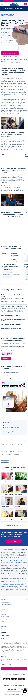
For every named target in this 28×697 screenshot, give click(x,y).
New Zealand (19, 689)
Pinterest (12, 674)
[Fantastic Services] (14, 4)
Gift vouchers (4, 611)
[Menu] (2, 4)
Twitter (8, 674)
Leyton (20, 451)
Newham (20, 444)
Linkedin (24, 674)
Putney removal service (20, 583)
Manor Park (4, 444)
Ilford (18, 441)
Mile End (4, 458)
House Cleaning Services (6, 14)
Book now (14, 541)
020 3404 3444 (8, 424)
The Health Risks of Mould (6, 604)
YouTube (16, 674)
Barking (3, 441)
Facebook (3, 674)
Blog (2, 623)
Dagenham (4, 447)
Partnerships (3, 621)
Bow (3, 454)
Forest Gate (12, 444)
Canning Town (21, 447)
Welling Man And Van (15, 560)
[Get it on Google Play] (14, 386)
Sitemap (2, 628)
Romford (11, 458)
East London (11, 441)
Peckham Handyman (20, 562)
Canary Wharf (19, 458)
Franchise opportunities (6, 619)
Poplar (8, 454)
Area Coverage (4, 626)
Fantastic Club (4, 609)
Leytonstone (12, 451)
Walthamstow (16, 454)
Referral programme (5, 616)
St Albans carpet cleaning (7, 584)
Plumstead (4, 451)
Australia (13, 689)
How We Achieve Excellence (7, 607)
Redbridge (12, 447)
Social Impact (4, 614)
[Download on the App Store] (5, 386)
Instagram (20, 674)
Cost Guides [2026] (5, 602)
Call (25, 4)
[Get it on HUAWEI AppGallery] (21, 679)
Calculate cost (5, 358)
